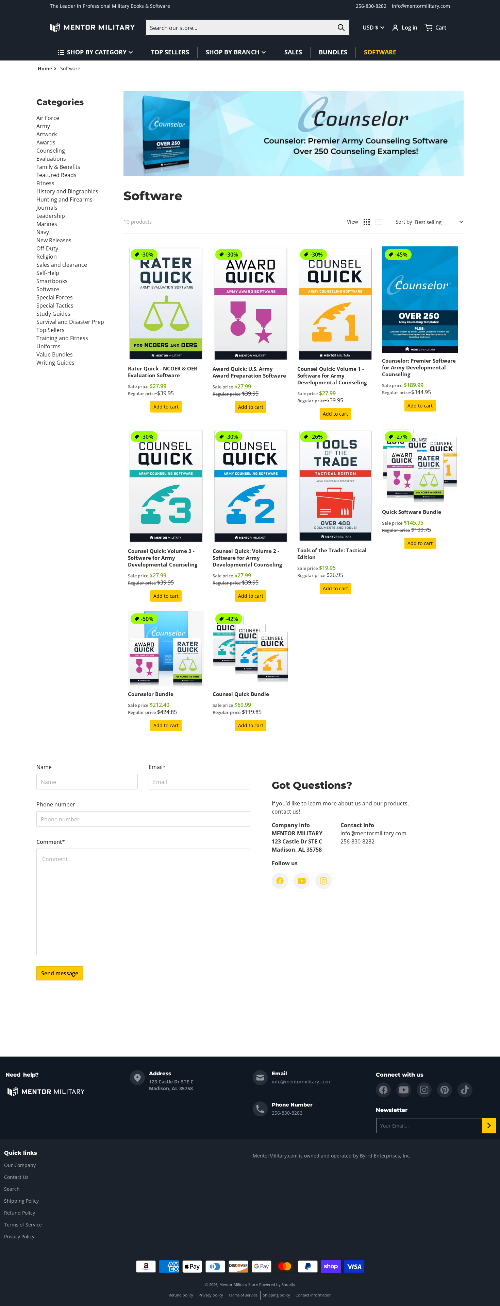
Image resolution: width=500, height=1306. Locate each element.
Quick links (20, 1153)
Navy (42, 232)
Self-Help (47, 273)
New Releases (53, 240)
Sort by (404, 221)
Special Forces (54, 297)
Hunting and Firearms (64, 199)
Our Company (20, 1165)
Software (47, 289)
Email (157, 767)
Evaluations (51, 158)
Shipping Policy (21, 1201)
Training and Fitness (62, 338)
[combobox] (247, 27)
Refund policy (181, 1295)
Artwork (46, 134)
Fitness (45, 183)
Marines (46, 224)
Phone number (55, 804)
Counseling (50, 150)
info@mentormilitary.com (421, 6)
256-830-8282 (371, 6)
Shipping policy (276, 1295)
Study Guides (53, 313)
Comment (50, 842)
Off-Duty (47, 248)
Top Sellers (50, 330)
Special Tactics (54, 305)
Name (44, 767)
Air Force (47, 118)
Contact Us (16, 1177)
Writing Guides (55, 362)
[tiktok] (464, 1089)
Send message (59, 973)
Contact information (314, 1295)
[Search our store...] (341, 27)
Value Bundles (54, 354)
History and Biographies (67, 191)
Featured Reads (56, 175)
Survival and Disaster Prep (70, 322)
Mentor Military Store (238, 1284)
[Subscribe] (489, 1125)
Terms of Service (23, 1224)
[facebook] (383, 1089)
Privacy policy (211, 1295)
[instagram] (424, 1089)
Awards (45, 142)
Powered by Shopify (277, 1284)
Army (43, 126)
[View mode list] (378, 222)
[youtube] (403, 1089)
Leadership (50, 216)
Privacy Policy (19, 1236)
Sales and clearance (61, 264)
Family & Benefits (58, 167)
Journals (46, 207)
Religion (46, 256)
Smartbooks (52, 281)
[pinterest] (444, 1089)
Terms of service (243, 1295)
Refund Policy (19, 1212)
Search (12, 1189)
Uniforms (48, 346)
